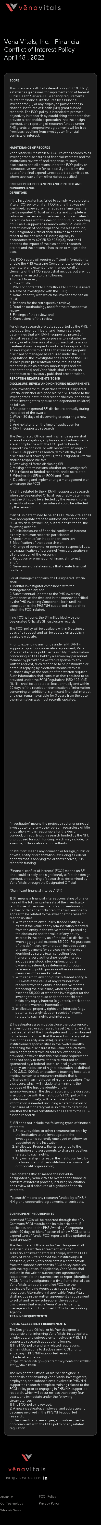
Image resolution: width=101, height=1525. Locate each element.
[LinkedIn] (45, 1478)
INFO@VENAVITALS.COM (23, 1478)
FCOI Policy (47, 1496)
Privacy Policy (49, 1503)
